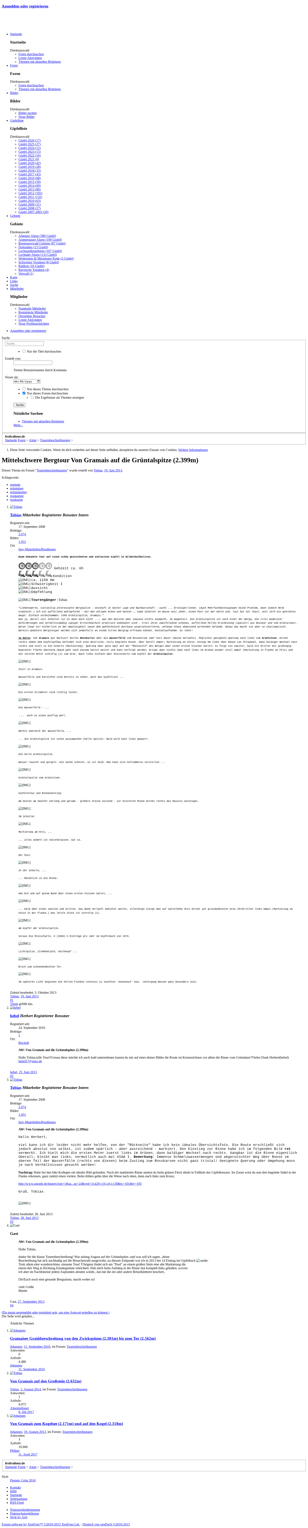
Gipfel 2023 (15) (29, 151)
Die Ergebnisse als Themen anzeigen (59, 397)
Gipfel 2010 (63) (29, 200)
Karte (13, 277)
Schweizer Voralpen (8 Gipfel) (38, 262)
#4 (11, 1305)
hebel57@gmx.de (30, 1061)
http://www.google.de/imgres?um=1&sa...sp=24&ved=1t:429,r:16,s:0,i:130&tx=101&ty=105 (80, 1183)
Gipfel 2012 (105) (30, 193)
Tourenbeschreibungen (52, 470)
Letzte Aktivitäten (30, 58)
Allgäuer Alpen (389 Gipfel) (37, 236)
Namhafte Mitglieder (32, 308)
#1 (11, 1000)
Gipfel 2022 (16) (29, 155)
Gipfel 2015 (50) (29, 182)
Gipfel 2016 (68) (29, 178)
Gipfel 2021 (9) (28, 159)
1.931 (22, 542)
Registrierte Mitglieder (33, 312)
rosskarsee (17, 496)
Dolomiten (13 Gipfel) (33, 247)
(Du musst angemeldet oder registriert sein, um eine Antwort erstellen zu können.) (55, 1312)
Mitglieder (17, 288)
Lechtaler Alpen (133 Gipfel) (37, 254)
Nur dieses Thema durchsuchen (47, 389)
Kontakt (15, 1487)
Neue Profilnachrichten (33, 323)
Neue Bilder (26, 117)
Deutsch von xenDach (106, 1524)
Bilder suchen (27, 113)
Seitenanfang (18, 1499)
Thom (14, 1004)
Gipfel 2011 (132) (30, 197)
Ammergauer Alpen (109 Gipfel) (40, 239)
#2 (11, 1076)
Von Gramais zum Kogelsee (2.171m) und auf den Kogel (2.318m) (66, 1423)
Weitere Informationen (193, 450)
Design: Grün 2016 (23, 1480)
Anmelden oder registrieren (25, 6)
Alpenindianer (19, 1408)
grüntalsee (16, 488)
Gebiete (15, 216)
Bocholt (23, 1043)
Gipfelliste (17, 120)
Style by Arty (19, 1517)
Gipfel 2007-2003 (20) (33, 212)
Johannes (16, 1346)
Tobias (98, 470)
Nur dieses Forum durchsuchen (47, 393)
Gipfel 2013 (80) (29, 189)
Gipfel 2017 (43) (29, 174)
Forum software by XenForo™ (41, 1524)
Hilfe (13, 1491)
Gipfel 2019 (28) (29, 167)
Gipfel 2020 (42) (29, 163)
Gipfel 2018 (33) (29, 170)
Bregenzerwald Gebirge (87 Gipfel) (42, 243)
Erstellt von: (13, 358)
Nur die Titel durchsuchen (43, 351)
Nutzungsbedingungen (25, 1509)
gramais (15, 484)
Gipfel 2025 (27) (29, 144)
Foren (14, 65)
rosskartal (16, 499)
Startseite (16, 34)
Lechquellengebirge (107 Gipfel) (40, 251)
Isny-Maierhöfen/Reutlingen (37, 549)
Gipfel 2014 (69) (29, 185)
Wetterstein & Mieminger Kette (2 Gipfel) (46, 258)
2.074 (22, 534)
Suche (14, 285)
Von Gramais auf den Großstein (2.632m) (45, 1381)
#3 (11, 1221)
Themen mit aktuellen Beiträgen (39, 61)
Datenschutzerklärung (24, 1513)
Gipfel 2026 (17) (29, 140)
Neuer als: (11, 377)
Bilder (14, 93)
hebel (14, 1016)
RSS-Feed (17, 1502)
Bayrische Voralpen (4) (33, 270)
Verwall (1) (25, 273)
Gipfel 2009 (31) (29, 204)
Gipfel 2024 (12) (29, 148)
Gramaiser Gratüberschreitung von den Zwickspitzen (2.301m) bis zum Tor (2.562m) (83, 1338)
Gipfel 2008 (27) (29, 208)
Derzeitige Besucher (31, 316)
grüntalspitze (18, 492)
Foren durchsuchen (31, 54)
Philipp (14, 1450)
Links (14, 281)
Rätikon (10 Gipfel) (31, 266)
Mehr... (18, 425)
